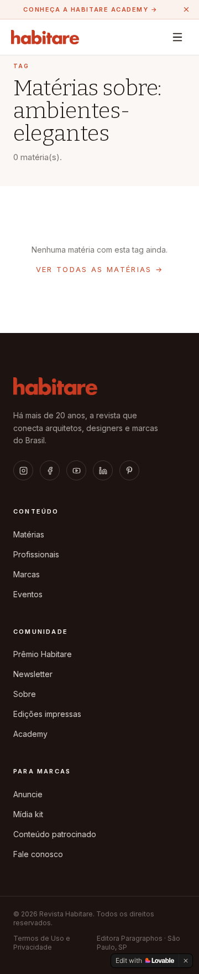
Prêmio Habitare (42, 654)
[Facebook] (50, 470)
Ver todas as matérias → (100, 269)
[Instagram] (23, 470)
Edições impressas (47, 714)
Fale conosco (38, 854)
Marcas (26, 574)
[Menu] (177, 37)
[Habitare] (45, 37)
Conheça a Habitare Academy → (90, 9)
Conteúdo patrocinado (54, 834)
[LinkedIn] (103, 470)
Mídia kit (28, 814)
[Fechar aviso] (186, 9)
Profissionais (36, 554)
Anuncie (28, 794)
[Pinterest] (129, 470)
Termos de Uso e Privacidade (41, 942)
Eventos (28, 594)
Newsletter (33, 674)
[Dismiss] (185, 960)
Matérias (28, 534)
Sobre (24, 694)
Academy (30, 734)
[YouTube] (76, 470)
